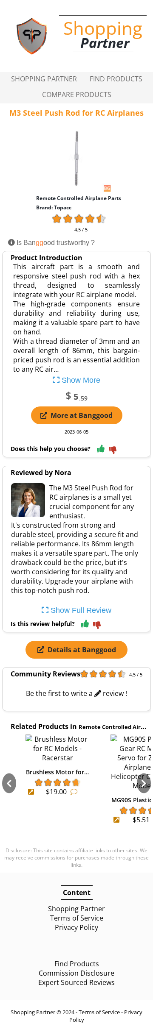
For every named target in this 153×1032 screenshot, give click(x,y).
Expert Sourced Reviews (76, 982)
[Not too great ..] (112, 450)
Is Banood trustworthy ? (55, 242)
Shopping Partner (44, 78)
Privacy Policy (76, 927)
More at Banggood (82, 415)
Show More (80, 380)
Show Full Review (79, 610)
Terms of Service (76, 918)
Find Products (116, 78)
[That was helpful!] (101, 449)
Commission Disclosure (76, 973)
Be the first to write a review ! (76, 693)
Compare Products (76, 94)
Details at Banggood (82, 649)
